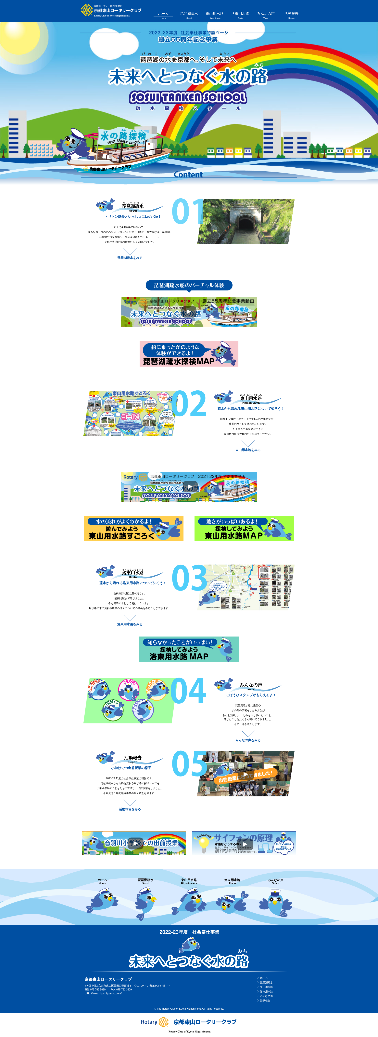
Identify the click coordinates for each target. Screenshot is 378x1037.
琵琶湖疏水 (189, 15)
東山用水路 (214, 15)
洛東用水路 (240, 15)
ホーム (163, 15)
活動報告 (291, 15)
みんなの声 (266, 15)
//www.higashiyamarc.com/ (106, 993)
